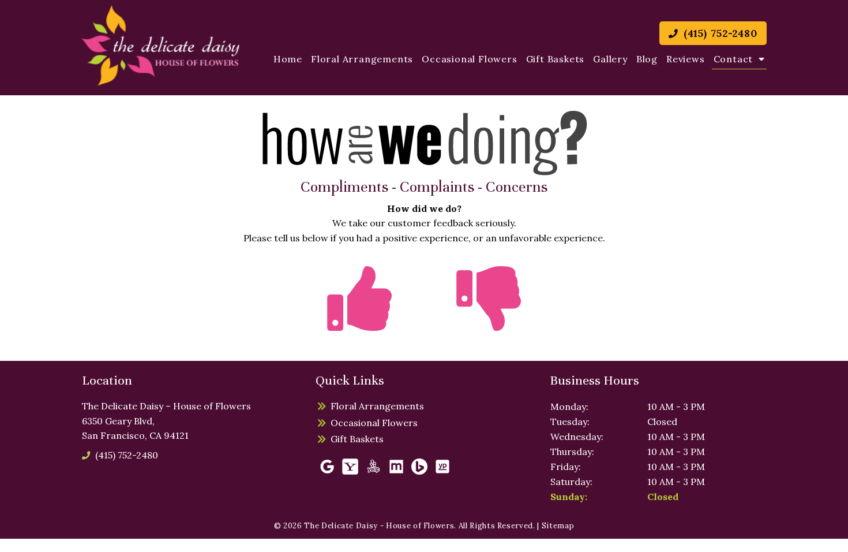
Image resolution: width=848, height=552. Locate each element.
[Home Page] (160, 45)
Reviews (685, 59)
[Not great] (488, 319)
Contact (733, 59)
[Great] (359, 319)
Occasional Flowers (469, 59)
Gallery (610, 59)
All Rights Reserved (496, 526)
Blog (647, 59)
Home (287, 59)
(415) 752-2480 (718, 33)
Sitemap (558, 526)
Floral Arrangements (362, 59)
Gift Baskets (555, 59)
